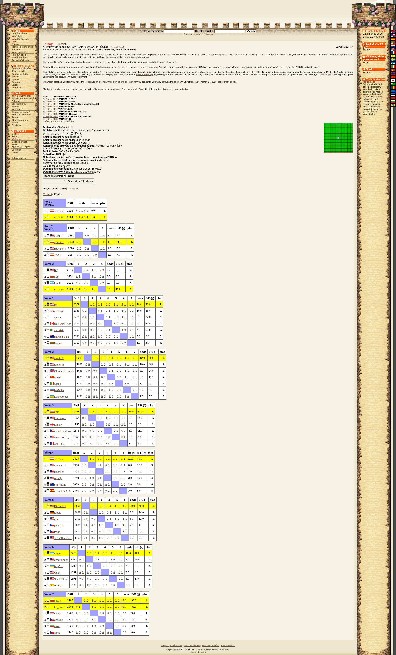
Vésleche (16, 139)
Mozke (15, 134)
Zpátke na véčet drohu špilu (58, 121)
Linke (15, 152)
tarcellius (59, 364)
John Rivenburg (63, 538)
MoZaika (59, 390)
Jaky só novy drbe (21, 96)
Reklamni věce (228, 645)
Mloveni (47, 194)
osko (57, 626)
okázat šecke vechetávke (370, 112)
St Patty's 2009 (50, 114)
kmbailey (59, 472)
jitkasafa (59, 525)
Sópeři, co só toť (21, 112)
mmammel (60, 465)
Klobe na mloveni (21, 114)
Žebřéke (16, 101)
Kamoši (16, 82)
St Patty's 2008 (50, 116)
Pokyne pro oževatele (171, 645)
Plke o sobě (18, 71)
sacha (57, 384)
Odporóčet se (19, 158)
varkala (58, 613)
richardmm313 (62, 491)
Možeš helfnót (19, 142)
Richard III (60, 248)
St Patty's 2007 (50, 119)
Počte (15, 122)
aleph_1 (59, 236)
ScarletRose (61, 579)
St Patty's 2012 (50, 106)
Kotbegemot (61, 396)
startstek (59, 330)
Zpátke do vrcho (198, 652)
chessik (58, 620)
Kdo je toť (17, 109)
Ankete (15, 117)
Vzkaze (15, 76)
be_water (73, 188)
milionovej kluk (62, 431)
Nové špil (17, 36)
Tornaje (16, 44)
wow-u (58, 317)
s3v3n (57, 255)
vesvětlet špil (117, 47)
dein (56, 276)
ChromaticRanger (64, 371)
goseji (57, 377)
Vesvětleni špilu (20, 57)
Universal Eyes (62, 324)
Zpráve (15, 79)
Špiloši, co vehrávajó (23, 98)
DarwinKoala (61, 336)
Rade (14, 144)
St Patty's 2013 (50, 104)
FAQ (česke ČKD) (21, 147)
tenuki (57, 283)
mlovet (62, 44)
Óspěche (16, 125)
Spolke (15, 106)
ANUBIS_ (59, 444)
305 (14, 41)
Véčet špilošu (19, 104)
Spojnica (16, 150)
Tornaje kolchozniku (23, 47)
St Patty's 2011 (50, 109)
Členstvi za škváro (21, 68)
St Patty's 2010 (50, 111)
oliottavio (59, 311)
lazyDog (59, 566)
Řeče (14, 136)
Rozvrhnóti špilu (21, 60)
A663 (57, 632)
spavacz (59, 211)
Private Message (144, 74)
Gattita (57, 585)
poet (56, 519)
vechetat (378, 36)
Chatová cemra (20, 120)
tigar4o (58, 343)
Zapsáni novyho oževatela (198, 34)
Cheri (57, 572)
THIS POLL (255, 72)
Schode (16, 49)
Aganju (58, 478)
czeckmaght (61, 560)
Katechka (377, 109)
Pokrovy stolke (20, 55)
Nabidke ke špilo (20, 39)
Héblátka (16, 87)
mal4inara (60, 484)
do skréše (369, 82)
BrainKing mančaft (210, 645)
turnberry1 (60, 418)
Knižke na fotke (20, 74)
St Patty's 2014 (50, 101)
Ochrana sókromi (192, 645)
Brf (351, 47)
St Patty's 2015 (50, 99)
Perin (57, 532)
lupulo (57, 512)
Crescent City (61, 437)
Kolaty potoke (19, 52)
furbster (58, 424)
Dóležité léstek (19, 33)
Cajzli (15, 84)
